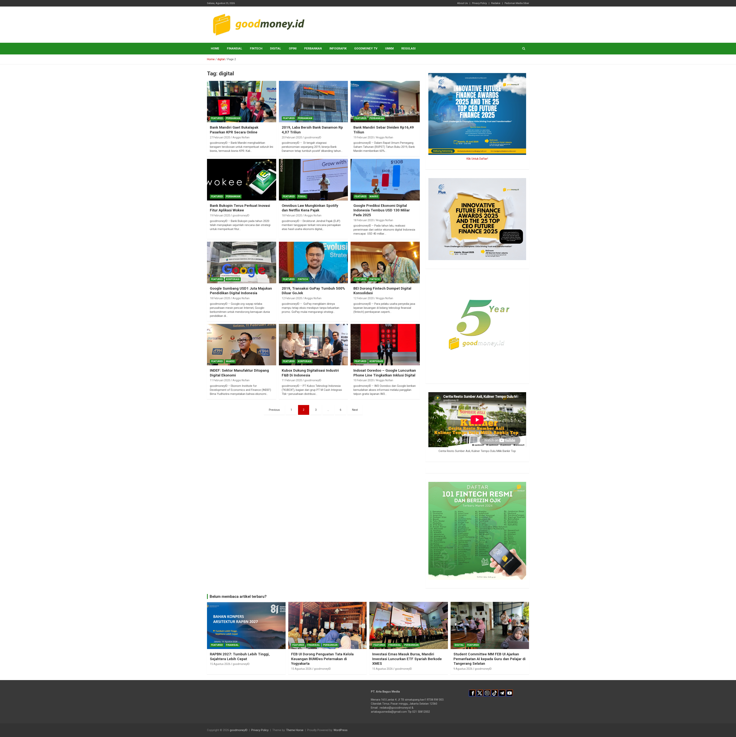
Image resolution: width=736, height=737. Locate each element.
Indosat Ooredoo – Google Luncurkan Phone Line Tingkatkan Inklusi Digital (384, 372)
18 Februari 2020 (292, 215)
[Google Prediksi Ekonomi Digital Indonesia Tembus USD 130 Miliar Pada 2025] (385, 180)
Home (215, 48)
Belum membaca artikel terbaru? (238, 596)
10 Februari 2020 (363, 380)
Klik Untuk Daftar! (477, 158)
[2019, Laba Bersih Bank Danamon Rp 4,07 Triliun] (313, 101)
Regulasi (408, 48)
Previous (274, 410)
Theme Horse (294, 730)
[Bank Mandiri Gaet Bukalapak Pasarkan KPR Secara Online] (241, 101)
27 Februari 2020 (220, 137)
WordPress (340, 730)
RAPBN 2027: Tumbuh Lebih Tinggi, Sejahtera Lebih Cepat (240, 656)
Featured (217, 118)
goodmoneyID (312, 137)
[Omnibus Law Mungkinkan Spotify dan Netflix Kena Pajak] (313, 180)
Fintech (256, 48)
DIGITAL (275, 48)
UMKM (389, 48)
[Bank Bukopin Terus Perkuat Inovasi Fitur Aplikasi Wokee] (241, 180)
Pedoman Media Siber (517, 3)
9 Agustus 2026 (462, 668)
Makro (374, 196)
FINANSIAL (234, 48)
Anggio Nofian (241, 137)
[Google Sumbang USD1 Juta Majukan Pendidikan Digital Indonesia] (241, 262)
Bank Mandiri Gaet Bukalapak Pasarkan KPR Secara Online (234, 129)
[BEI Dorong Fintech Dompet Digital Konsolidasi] (385, 262)
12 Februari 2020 (292, 298)
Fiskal (302, 196)
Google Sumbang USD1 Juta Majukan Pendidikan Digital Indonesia (241, 290)
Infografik (338, 48)
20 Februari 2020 (292, 137)
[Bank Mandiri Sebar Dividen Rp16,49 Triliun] (385, 101)
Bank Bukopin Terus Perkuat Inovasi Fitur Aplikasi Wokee (240, 208)
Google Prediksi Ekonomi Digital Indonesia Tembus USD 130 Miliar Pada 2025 (381, 210)
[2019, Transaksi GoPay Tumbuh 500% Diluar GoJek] (313, 262)
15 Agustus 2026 (220, 664)
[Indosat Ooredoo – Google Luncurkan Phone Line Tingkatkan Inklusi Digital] (385, 345)
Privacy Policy (479, 3)
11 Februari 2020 (220, 380)
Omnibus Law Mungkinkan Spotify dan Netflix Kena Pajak (310, 208)
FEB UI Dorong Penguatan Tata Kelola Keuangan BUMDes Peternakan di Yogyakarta (322, 659)
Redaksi (495, 3)
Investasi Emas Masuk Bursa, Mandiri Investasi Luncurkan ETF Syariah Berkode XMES (407, 659)
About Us (462, 3)
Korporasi (233, 279)
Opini (293, 48)
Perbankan (313, 48)
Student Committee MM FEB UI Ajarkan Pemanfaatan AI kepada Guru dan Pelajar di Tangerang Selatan (489, 659)
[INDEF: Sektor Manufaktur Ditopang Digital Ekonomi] (241, 345)
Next (355, 410)
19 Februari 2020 (363, 137)
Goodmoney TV (365, 48)
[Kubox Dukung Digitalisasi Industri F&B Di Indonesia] (313, 345)
